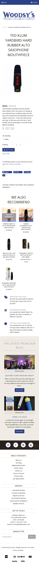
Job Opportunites (18, 479)
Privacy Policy (18, 476)
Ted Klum (12, 106)
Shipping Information (18, 465)
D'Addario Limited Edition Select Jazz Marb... (26, 255)
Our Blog (18, 463)
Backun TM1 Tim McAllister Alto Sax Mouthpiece (9, 255)
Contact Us (18, 471)
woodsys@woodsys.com (22, 524)
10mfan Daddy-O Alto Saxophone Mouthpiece (9, 226)
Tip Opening (6, 136)
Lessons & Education (18, 493)
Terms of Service (18, 473)
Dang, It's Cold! (19, 417)
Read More (19, 390)
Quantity (5, 145)
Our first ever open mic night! (19, 375)
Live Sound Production (18, 498)
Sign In (4, 164)
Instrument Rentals (18, 490)
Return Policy (18, 468)
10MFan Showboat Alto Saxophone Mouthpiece (26, 226)
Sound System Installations (18, 501)
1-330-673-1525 (21, 522)
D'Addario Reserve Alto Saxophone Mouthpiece (9, 285)
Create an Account (15, 164)
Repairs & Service (18, 496)
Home (4, 27)
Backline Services (18, 503)
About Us (19, 460)
